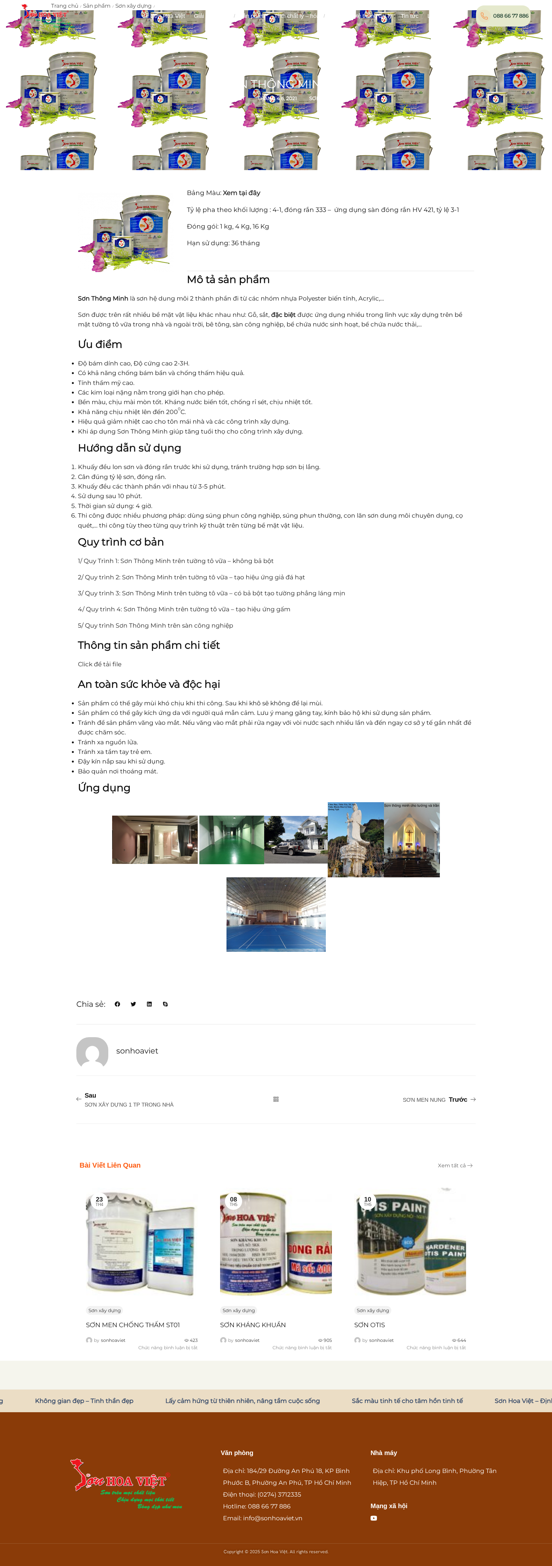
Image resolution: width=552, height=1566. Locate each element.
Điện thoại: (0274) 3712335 (262, 1494)
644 (327, 1340)
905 (193, 1340)
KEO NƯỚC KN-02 (382, 1325)
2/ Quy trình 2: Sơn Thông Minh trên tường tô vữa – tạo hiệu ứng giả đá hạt (191, 577)
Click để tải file (99, 664)
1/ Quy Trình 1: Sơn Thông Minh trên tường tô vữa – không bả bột (176, 561)
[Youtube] (374, 1518)
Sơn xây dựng (328, 98)
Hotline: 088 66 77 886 (257, 1506)
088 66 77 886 (511, 16)
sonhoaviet (113, 1340)
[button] (454, 15)
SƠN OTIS (235, 1325)
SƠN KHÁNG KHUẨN (119, 1325)
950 (462, 1340)
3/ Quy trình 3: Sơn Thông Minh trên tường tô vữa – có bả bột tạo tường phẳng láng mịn (211, 593)
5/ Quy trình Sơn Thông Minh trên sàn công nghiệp (155, 625)
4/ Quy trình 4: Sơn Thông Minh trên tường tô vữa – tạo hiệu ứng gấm (184, 609)
